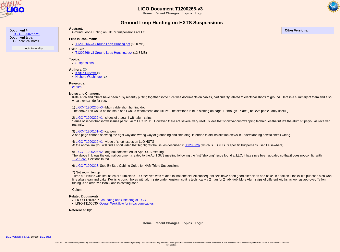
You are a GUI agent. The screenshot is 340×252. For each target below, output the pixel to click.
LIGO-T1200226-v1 (89, 117)
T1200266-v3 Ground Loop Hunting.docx (103, 52)
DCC (8, 236)
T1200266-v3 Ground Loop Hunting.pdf (102, 44)
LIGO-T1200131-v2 (89, 131)
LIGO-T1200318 (87, 165)
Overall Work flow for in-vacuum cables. (126, 203)
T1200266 (79, 159)
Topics (187, 13)
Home (147, 13)
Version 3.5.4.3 (20, 236)
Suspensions (84, 63)
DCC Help (45, 236)
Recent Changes (166, 13)
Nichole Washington (89, 76)
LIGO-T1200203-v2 (89, 152)
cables (76, 87)
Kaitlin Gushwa (86, 73)
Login (199, 13)
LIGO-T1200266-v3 (26, 34)
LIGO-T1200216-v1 (89, 141)
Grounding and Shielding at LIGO (123, 200)
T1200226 (192, 145)
